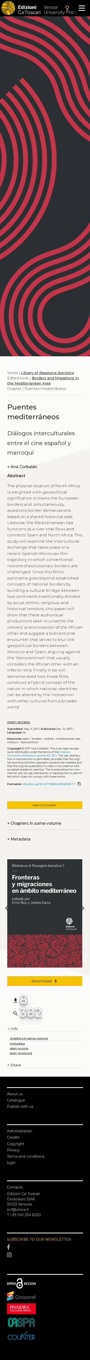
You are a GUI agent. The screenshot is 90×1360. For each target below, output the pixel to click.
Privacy (13, 1150)
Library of (47, 373)
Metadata (18, 839)
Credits (13, 1137)
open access (18, 722)
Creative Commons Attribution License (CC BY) (38, 753)
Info (12, 1029)
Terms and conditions (25, 1156)
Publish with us (20, 1106)
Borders (37, 738)
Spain (26, 738)
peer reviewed (21, 1053)
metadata (17, 1043)
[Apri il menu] (82, 8)
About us (15, 1094)
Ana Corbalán (22, 467)
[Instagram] (45, 1255)
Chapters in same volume (34, 823)
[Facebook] (45, 1247)
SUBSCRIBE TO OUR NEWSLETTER (39, 1239)
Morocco (12, 742)
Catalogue (16, 1100)
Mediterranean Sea (68, 738)
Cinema (49, 738)
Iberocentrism (30, 742)
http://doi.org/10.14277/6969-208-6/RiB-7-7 (48, 784)
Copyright (15, 1144)
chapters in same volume (29, 1038)
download (45, 981)
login (11, 1162)
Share (14, 1065)
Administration (19, 1131)
